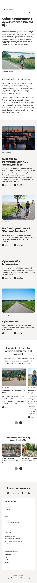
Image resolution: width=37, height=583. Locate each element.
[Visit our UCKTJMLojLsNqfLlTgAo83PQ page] (18, 493)
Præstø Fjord (9, 9)
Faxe (6, 559)
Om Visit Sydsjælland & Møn (14, 541)
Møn (6, 557)
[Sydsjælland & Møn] (10, 502)
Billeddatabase (10, 536)
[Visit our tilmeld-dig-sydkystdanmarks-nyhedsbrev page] (23, 493)
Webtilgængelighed (25, 578)
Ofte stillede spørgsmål (12, 522)
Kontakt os (8, 520)
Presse (7, 543)
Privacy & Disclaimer (11, 578)
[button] (14, 397)
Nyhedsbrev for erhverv (12, 538)
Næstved (8, 554)
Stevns (7, 562)
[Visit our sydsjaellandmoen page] (7, 493)
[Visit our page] (13, 493)
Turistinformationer (11, 525)
